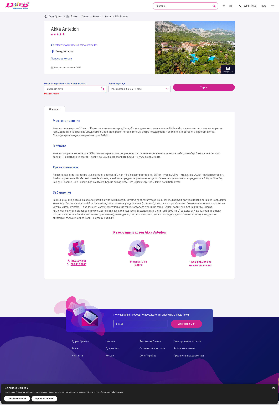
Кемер (108, 16)
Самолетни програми (152, 348)
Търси (203, 87)
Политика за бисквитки (112, 392)
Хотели (74, 16)
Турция (85, 16)
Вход (264, 6)
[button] (273, 388)
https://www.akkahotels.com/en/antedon (76, 45)
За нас (75, 348)
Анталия (97, 16)
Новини (110, 341)
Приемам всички (44, 398)
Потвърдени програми (187, 341)
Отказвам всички (17, 398)
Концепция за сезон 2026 (67, 67)
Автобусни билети (150, 341)
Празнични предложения (188, 355)
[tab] (54, 109)
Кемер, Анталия (64, 51)
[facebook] (225, 6)
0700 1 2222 (250, 5)
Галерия (195, 47)
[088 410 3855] (76, 249)
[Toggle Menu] (272, 6)
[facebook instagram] (231, 6)
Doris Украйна (148, 355)
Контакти (77, 355)
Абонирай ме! (186, 323)
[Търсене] (214, 6)
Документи (112, 348)
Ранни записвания (184, 348)
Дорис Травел (55, 16)
